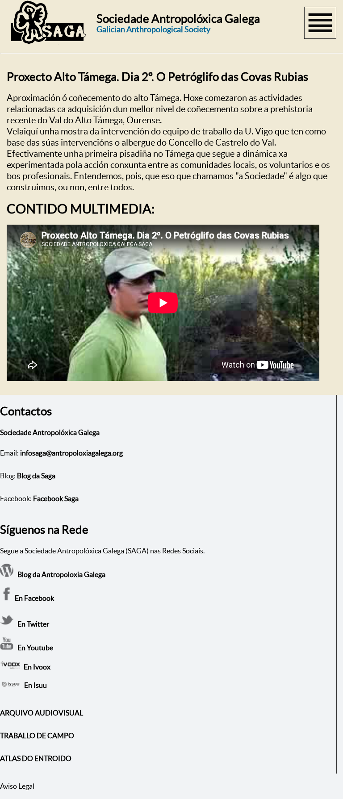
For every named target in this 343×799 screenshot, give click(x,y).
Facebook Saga (56, 498)
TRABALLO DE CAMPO (37, 736)
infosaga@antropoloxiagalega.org (71, 453)
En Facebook (33, 598)
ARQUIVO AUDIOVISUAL (41, 713)
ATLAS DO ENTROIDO (35, 758)
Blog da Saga (36, 476)
